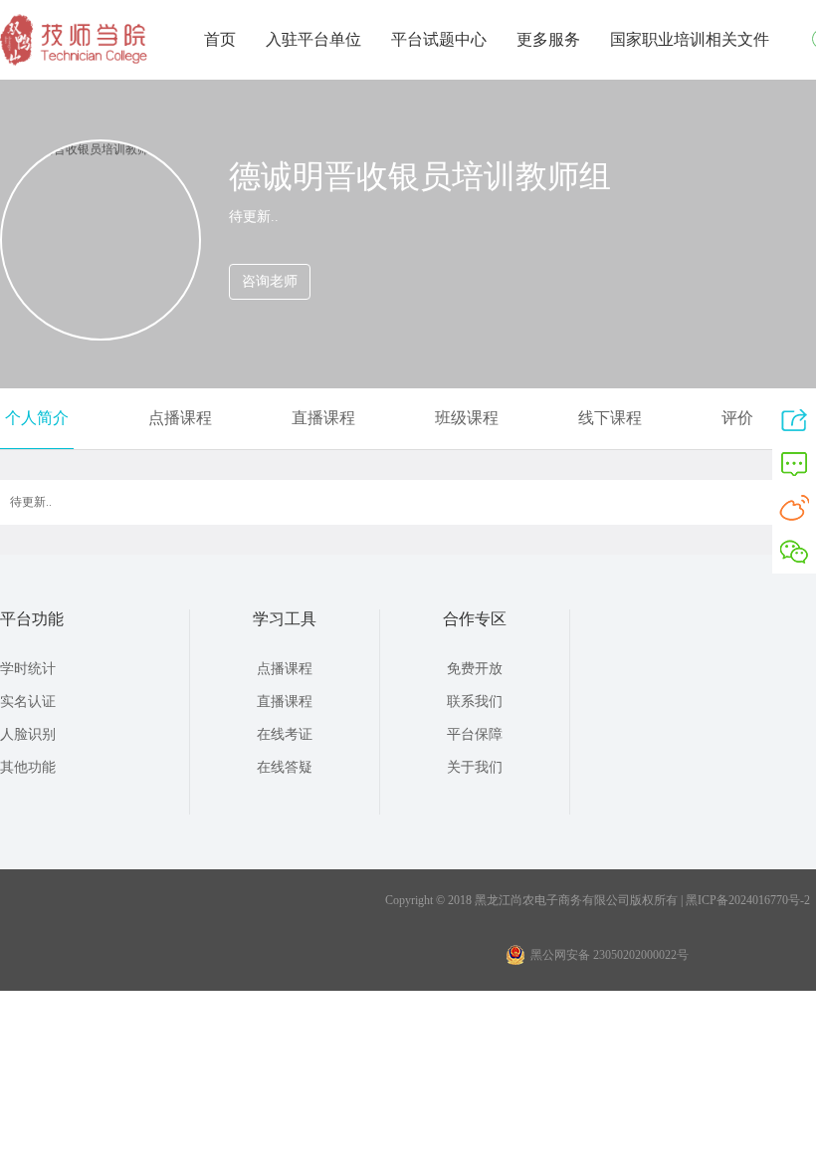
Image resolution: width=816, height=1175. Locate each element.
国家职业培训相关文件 (689, 39)
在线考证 (284, 734)
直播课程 (323, 417)
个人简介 (37, 417)
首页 (220, 39)
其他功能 (28, 767)
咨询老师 (270, 281)
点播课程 (180, 417)
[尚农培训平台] (74, 62)
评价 (737, 417)
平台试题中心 (439, 39)
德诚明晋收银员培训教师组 (420, 176)
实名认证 (28, 701)
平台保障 (475, 734)
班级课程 (467, 417)
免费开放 (475, 668)
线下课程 (610, 417)
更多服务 (548, 39)
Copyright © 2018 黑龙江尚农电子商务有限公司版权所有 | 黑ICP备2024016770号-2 (597, 900)
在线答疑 (284, 767)
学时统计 (28, 668)
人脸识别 (28, 734)
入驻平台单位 (313, 39)
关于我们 (475, 767)
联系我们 (475, 701)
